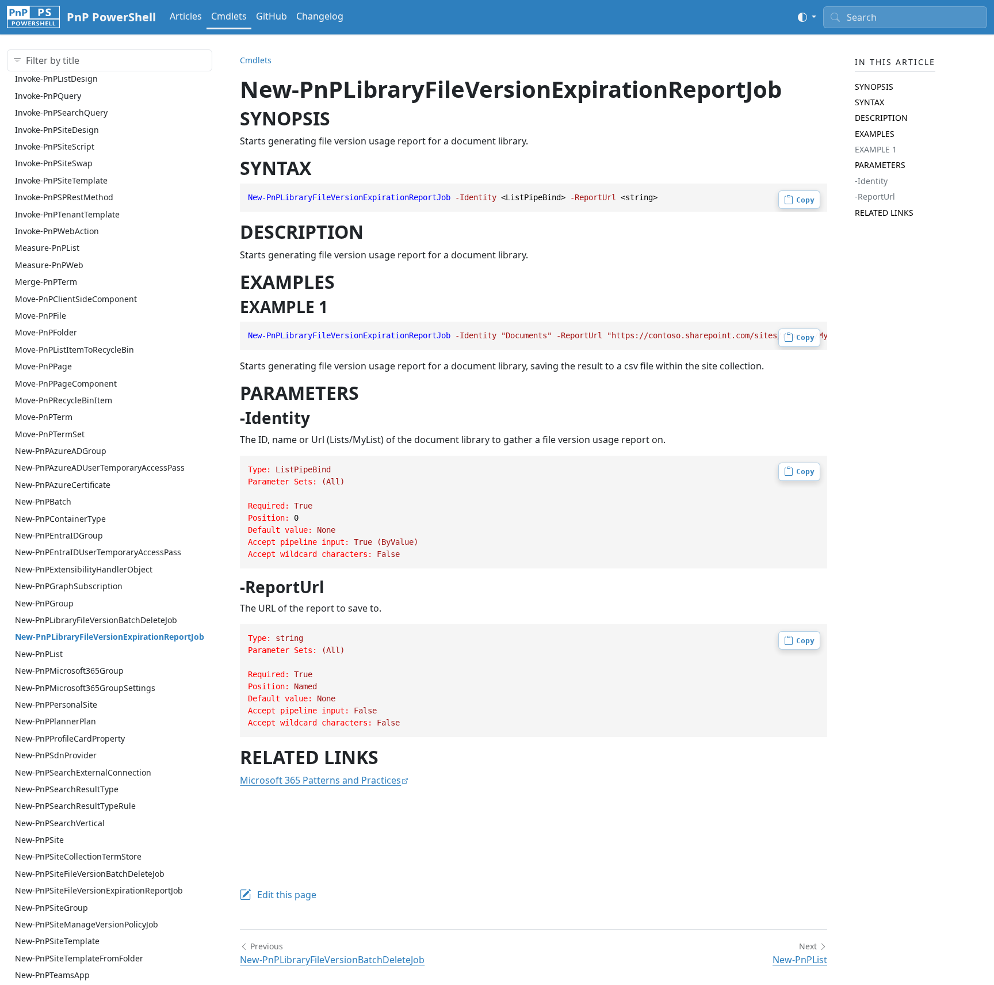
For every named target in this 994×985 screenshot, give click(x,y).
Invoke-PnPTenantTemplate (67, 213)
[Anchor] (343, 118)
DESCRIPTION (881, 117)
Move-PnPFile (40, 315)
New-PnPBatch (43, 501)
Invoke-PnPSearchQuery (61, 112)
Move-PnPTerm (43, 416)
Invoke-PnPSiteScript (54, 145)
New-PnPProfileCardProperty (70, 737)
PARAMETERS (880, 164)
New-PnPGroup (44, 602)
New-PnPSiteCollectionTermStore (78, 856)
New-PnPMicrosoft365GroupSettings (85, 687)
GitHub (271, 16)
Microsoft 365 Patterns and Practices (320, 780)
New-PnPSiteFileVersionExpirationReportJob (99, 890)
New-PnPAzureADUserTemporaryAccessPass (100, 467)
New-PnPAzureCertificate (62, 484)
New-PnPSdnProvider (56, 754)
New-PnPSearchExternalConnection (83, 771)
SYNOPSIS (874, 86)
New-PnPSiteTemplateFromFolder (79, 957)
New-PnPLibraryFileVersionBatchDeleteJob (96, 619)
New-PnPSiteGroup (51, 907)
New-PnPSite (39, 839)
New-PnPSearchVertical (60, 822)
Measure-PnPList (47, 247)
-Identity (871, 180)
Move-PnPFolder (46, 332)
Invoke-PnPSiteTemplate (61, 179)
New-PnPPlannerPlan (55, 721)
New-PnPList (39, 653)
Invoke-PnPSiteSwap (54, 163)
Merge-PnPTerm (46, 281)
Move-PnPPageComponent (66, 382)
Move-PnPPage (43, 365)
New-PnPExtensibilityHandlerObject (83, 568)
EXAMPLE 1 (876, 148)
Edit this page (286, 894)
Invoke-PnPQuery (48, 95)
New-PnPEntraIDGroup (59, 534)
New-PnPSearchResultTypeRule (75, 805)
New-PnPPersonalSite (56, 703)
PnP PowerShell (111, 17)
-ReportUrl (875, 196)
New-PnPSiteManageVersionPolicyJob (86, 923)
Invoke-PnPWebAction (57, 230)
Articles (186, 16)
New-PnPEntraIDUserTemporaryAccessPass (98, 552)
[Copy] (799, 199)
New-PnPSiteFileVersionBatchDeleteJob (90, 873)
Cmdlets (229, 16)
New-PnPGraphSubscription (69, 585)
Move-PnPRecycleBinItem (63, 399)
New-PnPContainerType (60, 518)
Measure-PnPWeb (49, 264)
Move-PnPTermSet (50, 433)
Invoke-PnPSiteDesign (57, 129)
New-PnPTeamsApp (52, 974)
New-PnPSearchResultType (66, 788)
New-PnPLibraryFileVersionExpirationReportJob (109, 636)
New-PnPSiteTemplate (57, 941)
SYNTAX (869, 101)
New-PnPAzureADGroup (60, 450)
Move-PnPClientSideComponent (76, 298)
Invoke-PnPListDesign (56, 78)
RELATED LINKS (884, 212)
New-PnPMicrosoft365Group (69, 670)
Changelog (319, 16)
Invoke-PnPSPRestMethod (64, 196)
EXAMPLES (874, 133)
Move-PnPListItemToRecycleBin (74, 348)
